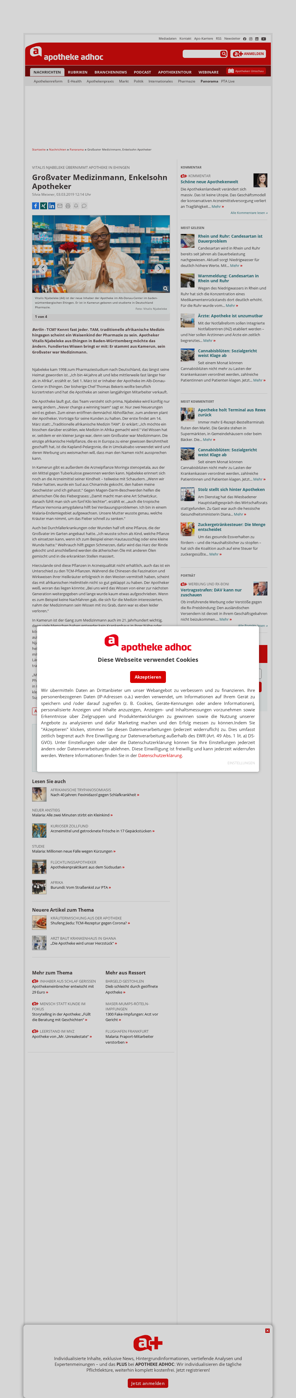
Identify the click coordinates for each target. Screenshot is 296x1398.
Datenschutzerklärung (160, 755)
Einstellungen (241, 763)
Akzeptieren (148, 677)
